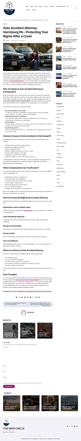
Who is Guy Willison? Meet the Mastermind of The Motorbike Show (69, 50)
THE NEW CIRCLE (13, 428)
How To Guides (60, 146)
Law (68, 6)
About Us (28, 9)
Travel (58, 182)
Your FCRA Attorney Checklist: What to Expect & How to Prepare (33, 291)
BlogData (50, 438)
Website (5, 377)
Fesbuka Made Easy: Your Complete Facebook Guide (68, 408)
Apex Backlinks (26, 334)
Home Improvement (60, 6)
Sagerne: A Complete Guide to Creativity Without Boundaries (70, 77)
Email (4, 371)
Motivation (59, 157)
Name (5, 365)
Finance (46, 6)
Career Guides (60, 114)
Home (27, 6)
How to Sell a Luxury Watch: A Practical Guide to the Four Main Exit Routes (70, 41)
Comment (6, 347)
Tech (36, 6)
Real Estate (59, 164)
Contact (34, 9)
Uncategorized (60, 186)
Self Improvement (61, 171)
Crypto (58, 117)
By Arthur (7, 40)
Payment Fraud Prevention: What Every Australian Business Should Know (70, 95)
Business (40, 6)
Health (58, 139)
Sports (58, 175)
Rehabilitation (60, 168)
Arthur (32, 312)
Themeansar (57, 438)
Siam (41, 336)
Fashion (59, 128)
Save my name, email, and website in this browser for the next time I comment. (23, 383)
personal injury (27, 210)
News (31, 6)
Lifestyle (59, 153)
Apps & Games (60, 106)
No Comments (22, 40)
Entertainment (60, 124)
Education (51, 6)
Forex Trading (60, 135)
